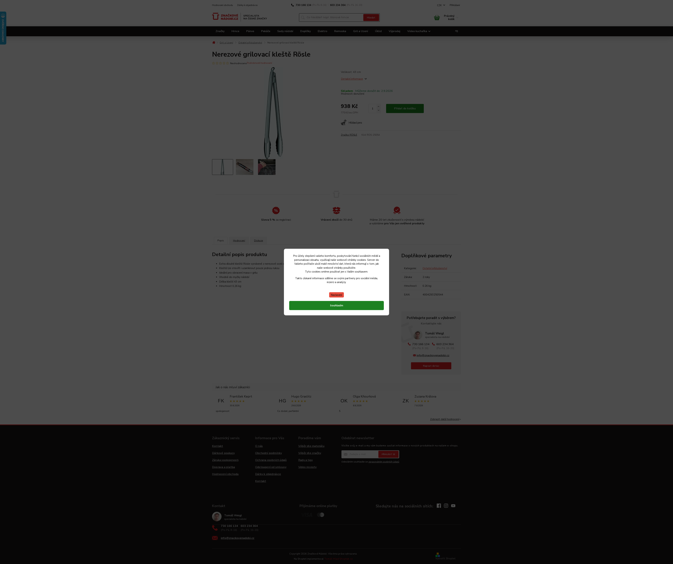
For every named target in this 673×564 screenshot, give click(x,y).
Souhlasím (336, 305)
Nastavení (336, 294)
